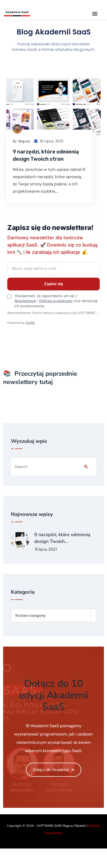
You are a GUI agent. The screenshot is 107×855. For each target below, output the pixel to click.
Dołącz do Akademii (51, 769)
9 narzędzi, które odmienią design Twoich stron (46, 155)
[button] (95, 13)
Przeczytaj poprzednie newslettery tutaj (40, 377)
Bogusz (24, 141)
